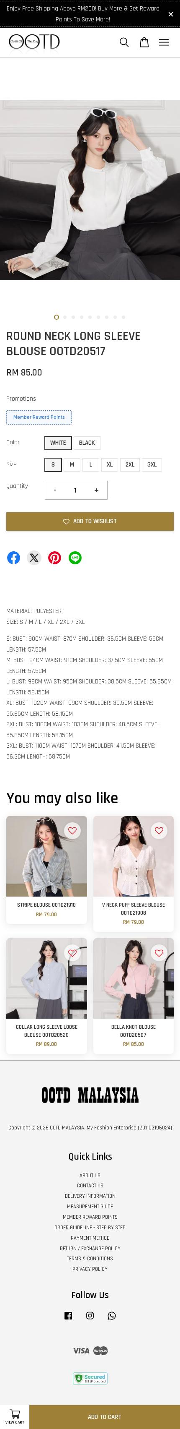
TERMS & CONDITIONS (90, 1258)
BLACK (87, 443)
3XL (152, 465)
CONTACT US (90, 1185)
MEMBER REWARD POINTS (90, 1217)
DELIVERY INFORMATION (90, 1196)
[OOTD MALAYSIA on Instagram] (90, 1320)
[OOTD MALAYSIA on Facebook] (68, 1320)
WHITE (58, 443)
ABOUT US (90, 1175)
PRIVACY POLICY (90, 1269)
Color (13, 442)
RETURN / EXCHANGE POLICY (90, 1248)
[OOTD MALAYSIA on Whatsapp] (112, 1320)
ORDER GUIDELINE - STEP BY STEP (90, 1227)
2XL (130, 465)
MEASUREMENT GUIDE (90, 1206)
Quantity (17, 486)
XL (110, 465)
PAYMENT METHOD (90, 1238)
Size (11, 464)
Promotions (21, 399)
